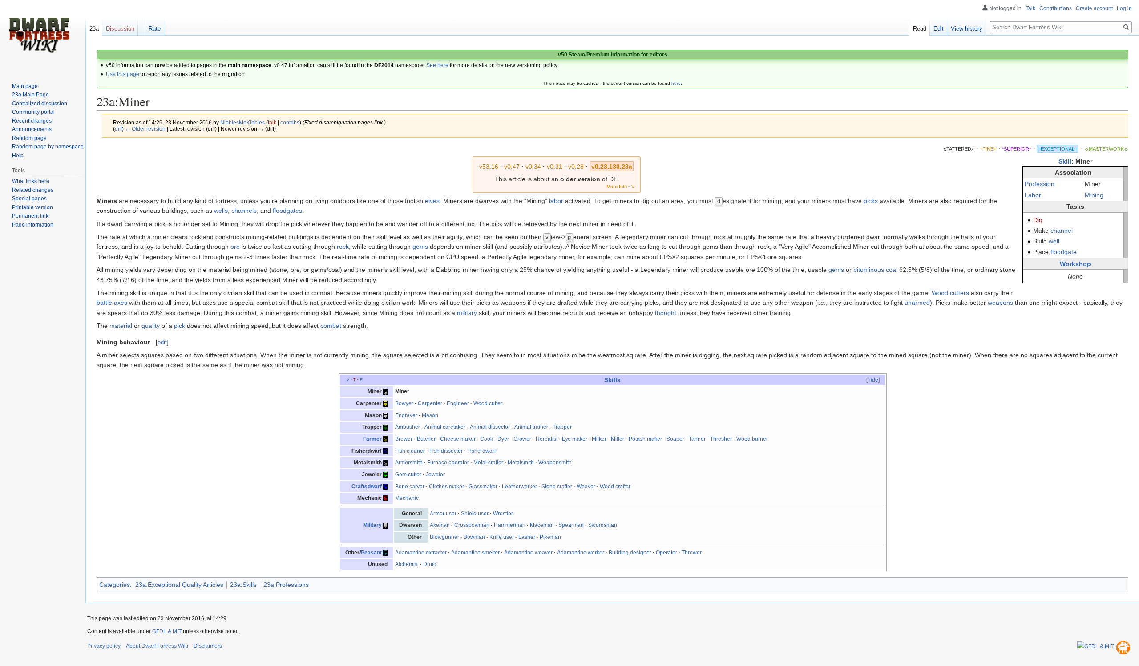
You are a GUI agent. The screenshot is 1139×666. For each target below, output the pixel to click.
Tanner (697, 439)
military (467, 312)
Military (372, 525)
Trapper (562, 427)
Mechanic (407, 498)
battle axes (112, 302)
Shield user (475, 513)
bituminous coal (875, 269)
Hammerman (509, 525)
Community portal (33, 112)
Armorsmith (409, 462)
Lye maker (574, 439)
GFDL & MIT (167, 631)
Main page (25, 86)
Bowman (474, 537)
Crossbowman (471, 525)
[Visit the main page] (39, 35)
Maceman (542, 525)
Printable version (32, 207)
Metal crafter (488, 462)
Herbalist (546, 439)
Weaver (586, 486)
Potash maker (645, 439)
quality (150, 325)
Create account (1094, 8)
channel (1061, 230)
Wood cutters (950, 292)
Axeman (440, 525)
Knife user (501, 537)
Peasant (371, 553)
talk (272, 122)
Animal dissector (490, 427)
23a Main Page (30, 95)
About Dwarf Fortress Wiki (157, 646)
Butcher (426, 439)
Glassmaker (483, 486)
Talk (1030, 8)
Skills (612, 379)
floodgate (1063, 251)
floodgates (287, 210)
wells (221, 210)
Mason (430, 415)
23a (94, 28)
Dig (1037, 219)
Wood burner (752, 439)
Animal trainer (531, 427)
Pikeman (550, 537)
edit (162, 342)
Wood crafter (615, 486)
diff (118, 129)
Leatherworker (519, 486)
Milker (599, 439)
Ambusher (407, 427)
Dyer (503, 439)
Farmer (372, 439)
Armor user (443, 513)
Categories (114, 584)
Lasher (526, 537)
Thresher (721, 439)
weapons (1000, 302)
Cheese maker (458, 439)
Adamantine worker (580, 553)
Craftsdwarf (366, 486)
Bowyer (404, 403)
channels (244, 210)
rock (343, 246)
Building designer (630, 553)
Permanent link (30, 216)
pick (179, 325)
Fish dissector (446, 451)
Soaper (675, 439)
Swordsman (602, 525)
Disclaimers (208, 646)
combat (330, 325)
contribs (289, 122)
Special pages (29, 198)
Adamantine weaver (528, 553)
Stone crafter (556, 486)
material (120, 325)
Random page (29, 138)
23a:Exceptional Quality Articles (179, 584)
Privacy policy (104, 646)
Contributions (1055, 8)
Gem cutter (408, 474)
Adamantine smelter (475, 553)
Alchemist (407, 564)
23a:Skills (243, 584)
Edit (938, 28)
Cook (486, 439)
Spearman (571, 525)
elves (432, 200)
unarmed (917, 302)
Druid (429, 564)
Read (919, 28)
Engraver (406, 415)
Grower (522, 439)
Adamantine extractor (421, 553)
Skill (1064, 161)
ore (235, 246)
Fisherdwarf (481, 451)
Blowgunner (444, 537)
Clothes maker (446, 486)
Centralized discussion (39, 103)
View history (966, 28)
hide (873, 380)
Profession (1039, 183)
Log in (1124, 8)
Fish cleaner (410, 451)
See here (437, 65)
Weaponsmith (555, 462)
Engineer (458, 403)
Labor (1033, 195)
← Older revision (145, 129)
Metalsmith (521, 462)
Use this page (122, 74)
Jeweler (435, 474)
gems (420, 246)
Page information (32, 225)
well (1054, 241)
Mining (1094, 195)
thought (665, 312)
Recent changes (32, 121)
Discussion (120, 28)
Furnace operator (448, 462)
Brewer (403, 439)
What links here (30, 181)
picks (871, 200)
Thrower (692, 553)
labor (556, 200)
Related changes (32, 190)
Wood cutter (487, 403)
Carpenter (430, 403)
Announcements (32, 129)
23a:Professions (286, 584)
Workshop (1075, 263)
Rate (155, 28)
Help (18, 155)
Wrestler (503, 513)
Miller (617, 439)
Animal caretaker (444, 427)
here (676, 83)
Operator (666, 553)
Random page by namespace (48, 147)
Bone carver (409, 486)
